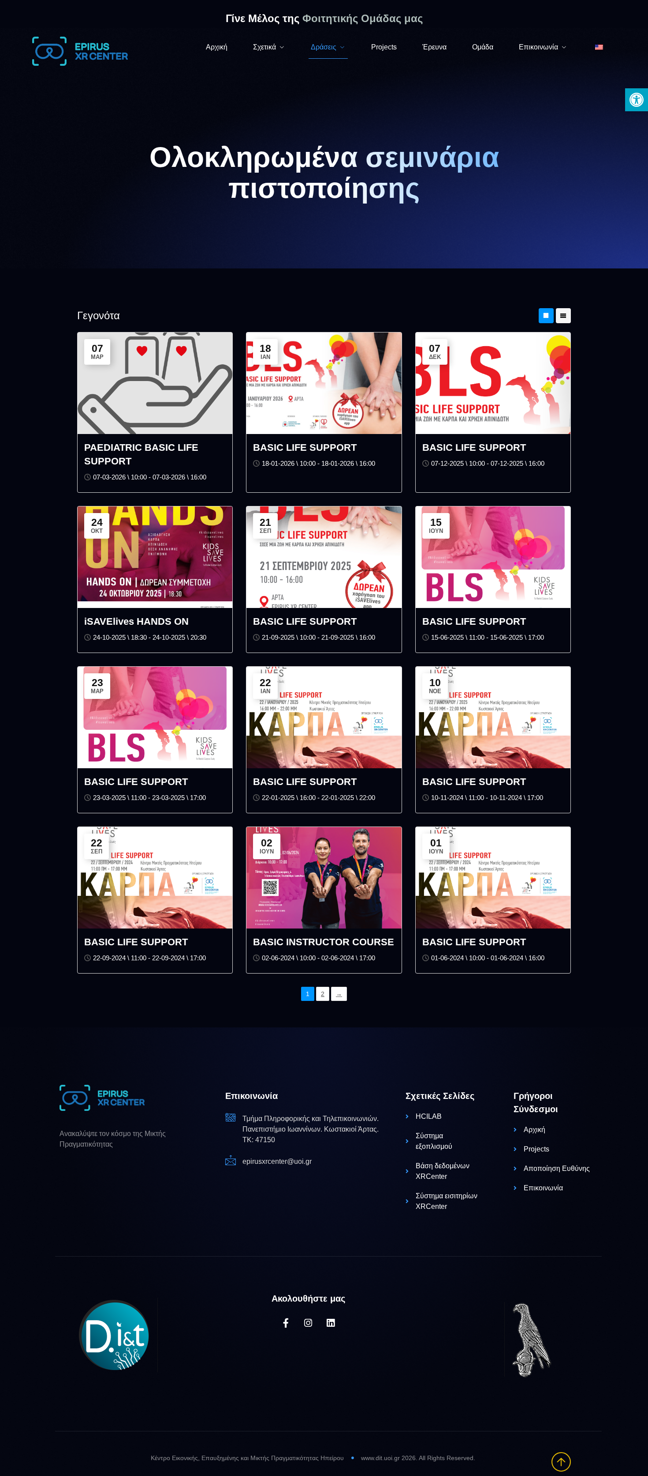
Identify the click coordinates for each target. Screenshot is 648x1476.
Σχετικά (264, 47)
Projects (384, 47)
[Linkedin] (330, 1323)
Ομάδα (482, 47)
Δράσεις (323, 47)
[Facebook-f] (285, 1323)
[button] (636, 99)
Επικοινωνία (538, 47)
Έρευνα (434, 47)
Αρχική (216, 47)
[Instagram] (308, 1323)
